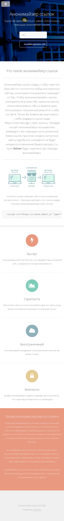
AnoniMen (37, 509)
